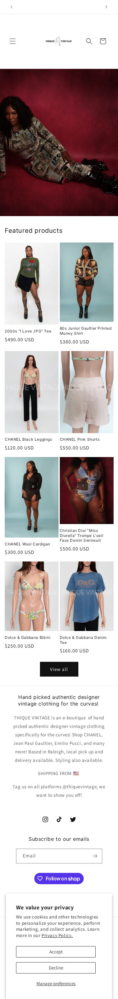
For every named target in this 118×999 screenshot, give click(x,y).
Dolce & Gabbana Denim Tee (83, 640)
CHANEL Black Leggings (28, 439)
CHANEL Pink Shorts (80, 439)
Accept (56, 952)
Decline (56, 968)
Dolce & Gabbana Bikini (27, 637)
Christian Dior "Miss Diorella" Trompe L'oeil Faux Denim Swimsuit (82, 535)
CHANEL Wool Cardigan (27, 544)
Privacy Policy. (57, 935)
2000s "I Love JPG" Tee (28, 331)
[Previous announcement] (12, 7)
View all (59, 669)
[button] (13, 41)
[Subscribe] (95, 856)
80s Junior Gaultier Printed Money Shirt (86, 331)
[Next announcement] (106, 7)
